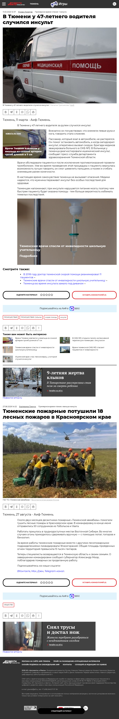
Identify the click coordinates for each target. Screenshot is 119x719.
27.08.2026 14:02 (10, 406)
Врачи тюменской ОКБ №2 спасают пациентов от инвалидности (88, 348)
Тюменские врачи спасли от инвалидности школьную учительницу (63, 248)
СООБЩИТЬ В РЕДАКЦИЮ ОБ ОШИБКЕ (91, 665)
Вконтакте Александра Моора (45, 500)
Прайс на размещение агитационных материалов (76, 661)
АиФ (72, 105)
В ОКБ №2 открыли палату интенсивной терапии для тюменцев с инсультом (90, 339)
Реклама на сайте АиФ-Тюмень (36, 661)
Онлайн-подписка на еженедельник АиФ (40, 665)
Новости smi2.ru (12, 397)
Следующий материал (61, 711)
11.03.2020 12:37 (9, 12)
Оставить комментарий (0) (94, 295)
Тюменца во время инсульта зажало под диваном (53, 283)
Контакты (67, 665)
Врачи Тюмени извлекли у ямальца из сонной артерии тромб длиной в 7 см (36, 339)
